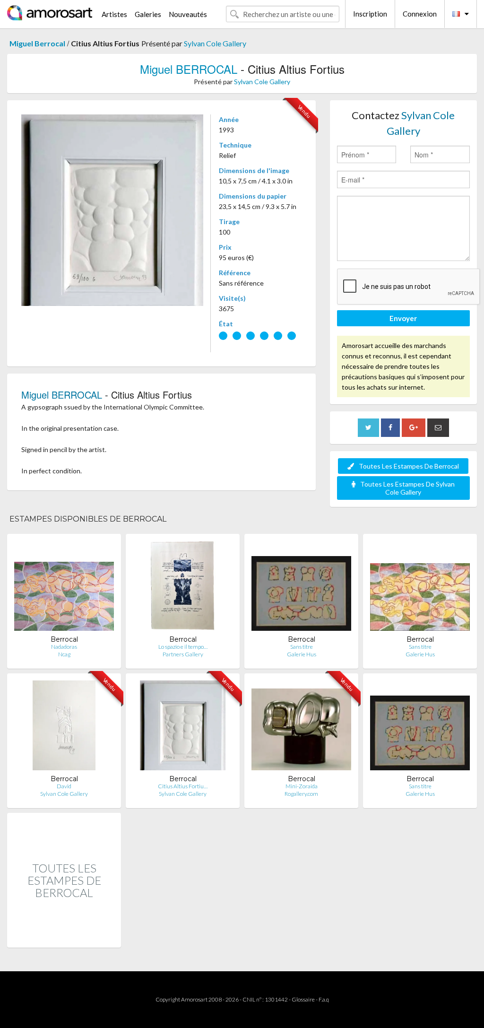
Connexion (420, 13)
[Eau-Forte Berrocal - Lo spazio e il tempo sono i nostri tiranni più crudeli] (182, 588)
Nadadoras (64, 646)
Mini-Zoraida (301, 786)
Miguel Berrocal (37, 43)
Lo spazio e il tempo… (182, 646)
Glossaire (303, 999)
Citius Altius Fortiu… (182, 786)
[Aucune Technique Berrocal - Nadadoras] (64, 588)
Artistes (114, 14)
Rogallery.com (301, 793)
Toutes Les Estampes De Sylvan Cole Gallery (407, 488)
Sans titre (301, 646)
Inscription (370, 13)
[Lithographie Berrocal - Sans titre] (420, 588)
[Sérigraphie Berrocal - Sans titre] (301, 588)
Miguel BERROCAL (188, 69)
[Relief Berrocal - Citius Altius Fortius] (182, 727)
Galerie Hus (301, 654)
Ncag (64, 654)
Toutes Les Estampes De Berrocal (409, 466)
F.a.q (324, 999)
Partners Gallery (183, 654)
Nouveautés (188, 14)
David (64, 786)
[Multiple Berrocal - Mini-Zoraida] (301, 727)
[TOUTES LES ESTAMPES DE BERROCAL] (64, 937)
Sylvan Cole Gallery (215, 43)
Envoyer (403, 318)
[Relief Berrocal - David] (64, 727)
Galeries (148, 14)
